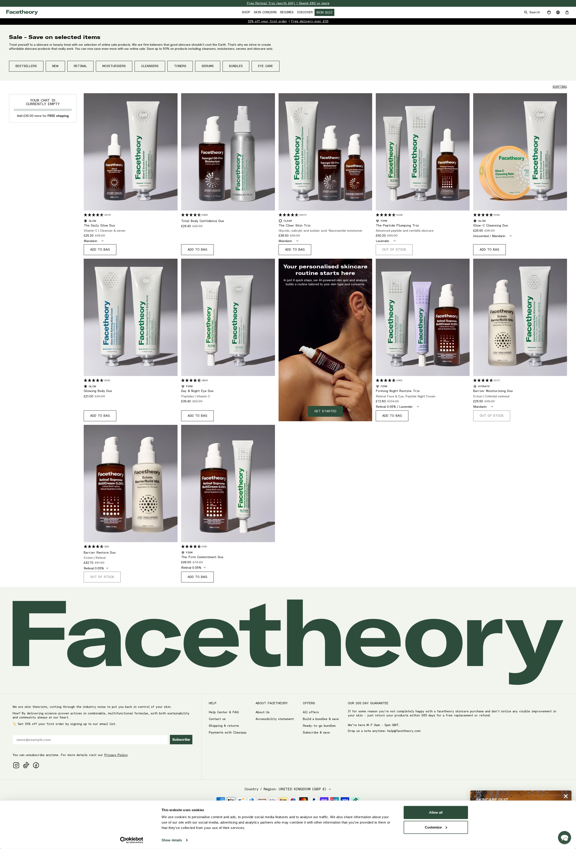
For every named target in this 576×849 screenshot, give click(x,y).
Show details (172, 840)
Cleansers (150, 66)
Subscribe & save (316, 732)
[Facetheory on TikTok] (26, 765)
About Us (263, 712)
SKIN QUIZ (324, 12)
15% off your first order (267, 21)
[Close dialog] (566, 796)
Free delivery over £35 (309, 21)
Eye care (265, 66)
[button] (564, 837)
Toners (180, 66)
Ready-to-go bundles (319, 725)
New (55, 66)
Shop (246, 12)
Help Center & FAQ (224, 712)
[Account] (549, 12)
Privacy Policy (116, 755)
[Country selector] (558, 12)
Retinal (80, 66)
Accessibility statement (275, 719)
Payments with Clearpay (228, 732)
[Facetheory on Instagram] (16, 765)
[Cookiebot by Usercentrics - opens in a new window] (131, 840)
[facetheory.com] (22, 12)
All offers (311, 712)
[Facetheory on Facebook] (36, 765)
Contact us (217, 719)
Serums (208, 66)
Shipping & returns (224, 725)
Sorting (560, 86)
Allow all (436, 812)
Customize (433, 827)
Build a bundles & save (321, 719)
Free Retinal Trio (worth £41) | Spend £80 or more (288, 3)
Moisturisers (114, 66)
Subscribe (181, 740)
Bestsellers (26, 66)
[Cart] (567, 12)
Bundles (236, 66)
